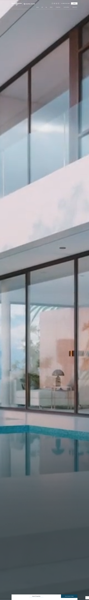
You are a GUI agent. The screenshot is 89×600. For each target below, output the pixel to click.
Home (37, 7)
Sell (42, 7)
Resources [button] (74, 7)
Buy (46, 7)
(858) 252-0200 (66, 3)
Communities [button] (66, 7)
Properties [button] (58, 7)
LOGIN (74, 3)
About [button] (51, 7)
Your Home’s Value (69, 596)
